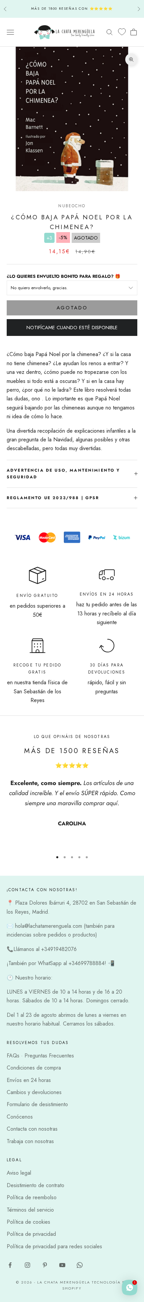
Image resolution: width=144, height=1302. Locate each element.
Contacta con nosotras (32, 1129)
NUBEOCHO (71, 206)
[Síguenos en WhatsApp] (79, 1265)
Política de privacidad (31, 1234)
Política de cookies (28, 1222)
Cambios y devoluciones (34, 1092)
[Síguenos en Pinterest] (45, 1265)
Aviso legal (19, 1173)
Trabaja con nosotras (30, 1141)
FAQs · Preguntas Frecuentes (40, 1055)
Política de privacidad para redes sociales (54, 1246)
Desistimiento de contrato (35, 1185)
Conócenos (20, 1117)
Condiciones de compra (34, 1068)
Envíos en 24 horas (29, 1080)
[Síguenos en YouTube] (62, 1265)
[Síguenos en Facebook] (10, 1265)
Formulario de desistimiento (37, 1104)
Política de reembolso (32, 1197)
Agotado (72, 307)
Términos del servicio (30, 1210)
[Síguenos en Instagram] (27, 1265)
